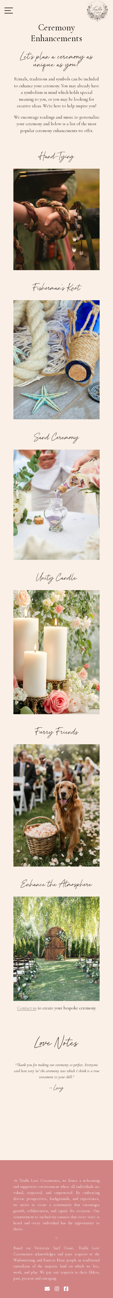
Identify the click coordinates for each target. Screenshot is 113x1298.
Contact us (27, 1008)
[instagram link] (57, 1289)
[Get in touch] (47, 1289)
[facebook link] (66, 1289)
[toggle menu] (8, 11)
